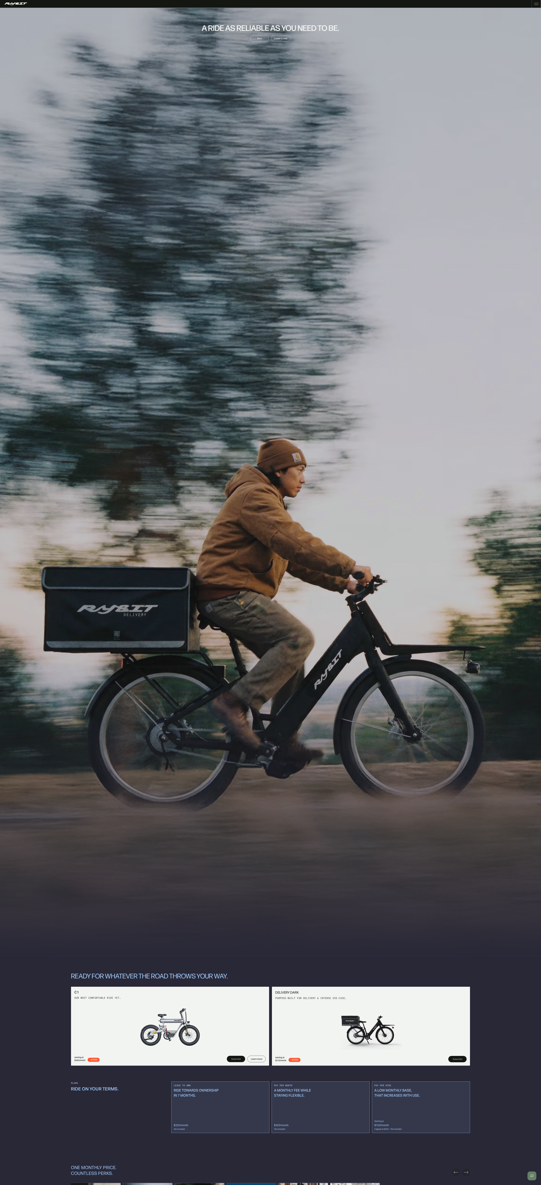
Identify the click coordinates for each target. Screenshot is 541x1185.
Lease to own (280, 38)
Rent (259, 38)
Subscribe (236, 1059)
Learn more (256, 1059)
